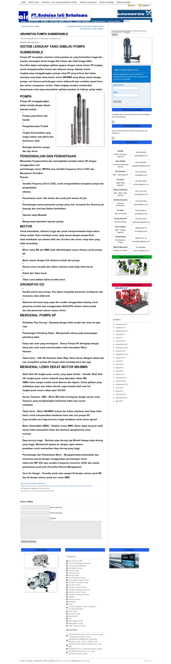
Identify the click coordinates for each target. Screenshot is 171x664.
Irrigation (71, 597)
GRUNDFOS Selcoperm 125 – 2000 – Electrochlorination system (82, 652)
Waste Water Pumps (75, 621)
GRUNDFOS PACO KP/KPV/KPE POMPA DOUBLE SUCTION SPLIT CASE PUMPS (85, 27)
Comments (145, 5)
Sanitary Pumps (74, 613)
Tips (69, 618)
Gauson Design (85, 661)
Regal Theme (67, 661)
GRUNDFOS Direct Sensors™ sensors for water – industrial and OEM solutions (85, 635)
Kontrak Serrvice (74, 599)
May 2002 (119, 401)
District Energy (73, 570)
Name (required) (56, 507)
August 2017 (120, 334)
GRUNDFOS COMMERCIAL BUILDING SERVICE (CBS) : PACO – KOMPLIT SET (83, 640)
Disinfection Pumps (75, 568)
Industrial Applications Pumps (45, 486)
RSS (48, 488)
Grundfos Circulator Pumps (78, 582)
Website (53, 518)
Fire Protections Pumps (76, 577)
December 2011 (122, 397)
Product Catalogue (88, 2)
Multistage (72, 601)
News (70, 604)
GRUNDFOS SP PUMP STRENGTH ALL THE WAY (84, 645)
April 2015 (119, 371)
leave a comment (30, 491)
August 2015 (120, 357)
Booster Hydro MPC (75, 561)
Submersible (88, 486)
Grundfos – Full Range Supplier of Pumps (59, 2)
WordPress (59, 661)
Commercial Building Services (79, 563)
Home (23, 2)
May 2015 (119, 367)
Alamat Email (118, 85)
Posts (132, 5)
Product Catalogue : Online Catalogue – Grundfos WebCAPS (82, 607)
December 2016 (122, 344)
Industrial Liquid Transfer (60, 486)
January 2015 (121, 381)
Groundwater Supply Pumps (78, 580)
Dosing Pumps (73, 573)
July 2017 (119, 337)
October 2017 (121, 327)
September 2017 (122, 331)
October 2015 (121, 351)
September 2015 (122, 354)
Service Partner (123, 2)
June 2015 (120, 364)
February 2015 (121, 377)
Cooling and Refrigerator (77, 565)
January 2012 (121, 394)
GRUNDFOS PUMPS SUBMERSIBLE (34, 483)
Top (150, 661)
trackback (39, 491)
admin (38, 38)
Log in (145, 661)
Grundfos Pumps (31, 486)
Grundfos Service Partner (77, 587)
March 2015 (120, 374)
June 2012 (120, 387)
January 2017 (121, 341)
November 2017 (122, 324)
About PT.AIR (33, 2)
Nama (115, 92)
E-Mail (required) (56, 513)
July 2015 (119, 361)
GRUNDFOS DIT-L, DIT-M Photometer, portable (85, 649)
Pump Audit (72, 611)
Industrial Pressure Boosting (76, 486)
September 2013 (122, 384)
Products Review (107, 2)
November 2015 (122, 347)
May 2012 (119, 391)
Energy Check (73, 575)
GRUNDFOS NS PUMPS (30, 26)
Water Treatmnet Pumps (77, 626)
